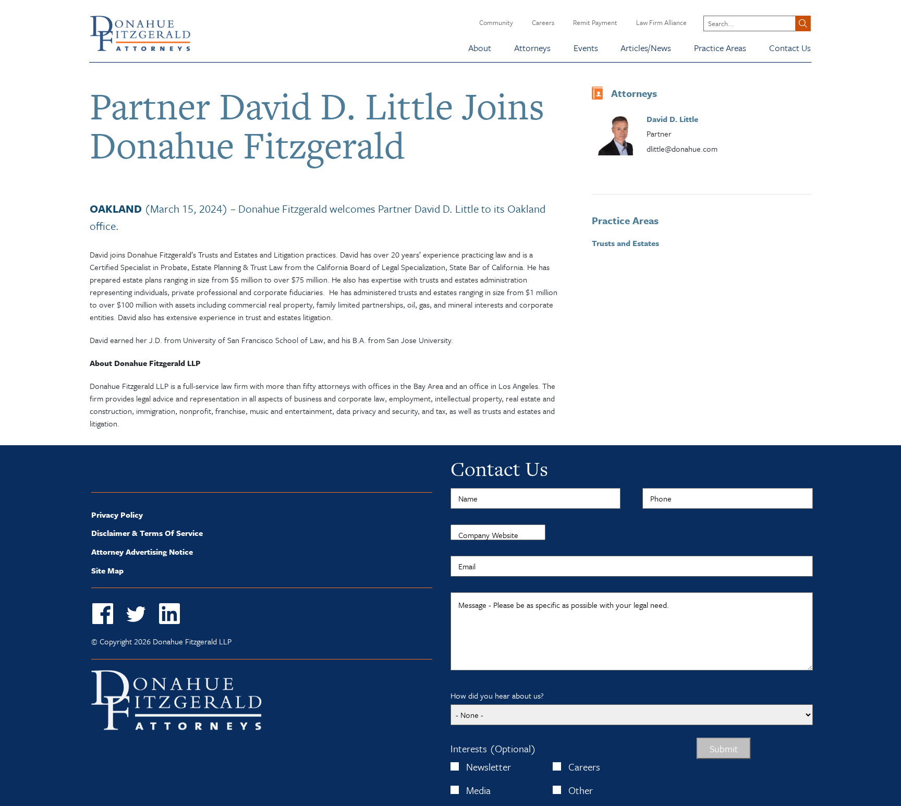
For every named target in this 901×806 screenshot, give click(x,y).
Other (580, 790)
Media (478, 790)
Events (586, 47)
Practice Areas (720, 47)
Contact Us (790, 47)
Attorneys (532, 47)
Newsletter (488, 767)
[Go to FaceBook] (102, 614)
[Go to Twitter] (136, 614)
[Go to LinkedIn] (169, 614)
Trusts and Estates (625, 243)
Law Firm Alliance (661, 22)
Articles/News (645, 47)
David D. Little (672, 119)
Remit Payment (595, 22)
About (479, 47)
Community (496, 22)
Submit (724, 748)
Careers (543, 22)
